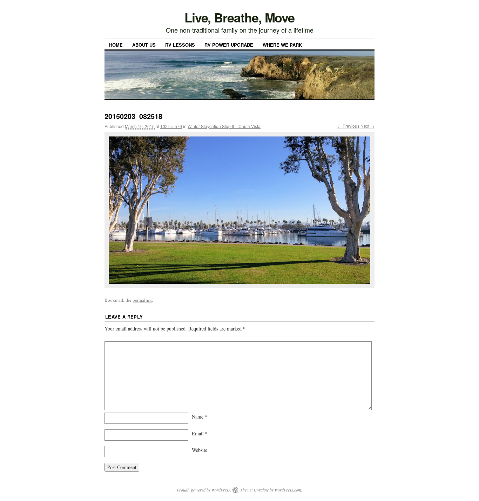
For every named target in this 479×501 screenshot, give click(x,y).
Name (199, 416)
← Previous (348, 126)
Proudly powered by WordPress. (204, 490)
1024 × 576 (171, 126)
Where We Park (282, 44)
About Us (144, 44)
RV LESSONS (180, 44)
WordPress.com (288, 490)
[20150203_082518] (239, 210)
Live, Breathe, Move (239, 17)
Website (199, 450)
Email (200, 433)
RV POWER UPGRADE (228, 44)
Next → (367, 126)
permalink (142, 300)
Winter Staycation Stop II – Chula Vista (224, 126)
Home (116, 44)
